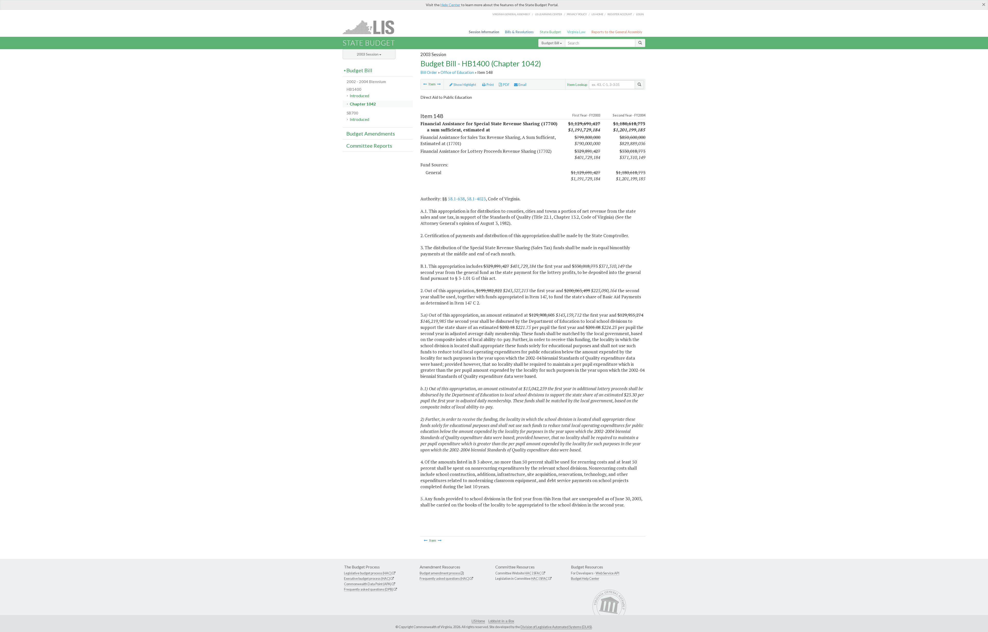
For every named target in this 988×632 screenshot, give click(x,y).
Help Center (450, 5)
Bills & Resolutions (519, 32)
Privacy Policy (577, 14)
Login (640, 14)
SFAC (537, 573)
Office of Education (457, 72)
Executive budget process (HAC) (367, 578)
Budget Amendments (370, 133)
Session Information (484, 32)
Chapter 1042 (363, 103)
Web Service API (607, 573)
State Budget (550, 32)
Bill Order (428, 72)
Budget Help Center (585, 578)
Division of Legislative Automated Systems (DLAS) (556, 627)
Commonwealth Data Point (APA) (367, 584)
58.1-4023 (476, 199)
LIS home (597, 14)
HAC (528, 573)
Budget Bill (551, 43)
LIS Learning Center (548, 14)
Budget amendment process (440, 573)
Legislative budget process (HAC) (368, 573)
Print (490, 85)
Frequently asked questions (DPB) (368, 589)
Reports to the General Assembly (616, 32)
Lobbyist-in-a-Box (501, 621)
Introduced (359, 95)
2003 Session (368, 54)
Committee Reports (369, 146)
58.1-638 (456, 199)
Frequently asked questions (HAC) (444, 578)
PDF (505, 85)
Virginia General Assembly (511, 14)
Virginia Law (576, 32)
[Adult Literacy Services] (439, 84)
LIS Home (478, 621)
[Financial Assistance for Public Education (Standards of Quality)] (425, 84)
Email (522, 85)
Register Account (619, 14)
